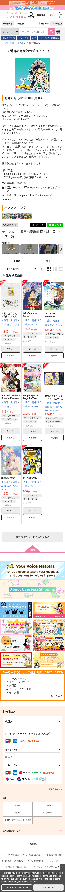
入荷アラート (11, 225)
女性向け (58, 23)
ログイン (51, 15)
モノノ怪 (14, 692)
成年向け (20, 23)
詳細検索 (58, 31)
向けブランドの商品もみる (33, 537)
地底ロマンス (9, 37)
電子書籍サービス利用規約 (14, 861)
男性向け (45, 23)
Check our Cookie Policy (16, 887)
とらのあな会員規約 (33, 855)
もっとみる (57, 695)
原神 (34, 37)
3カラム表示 (49, 271)
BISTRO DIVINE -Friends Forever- (10, 397)
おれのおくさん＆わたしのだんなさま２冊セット (10, 316)
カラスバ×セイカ (18, 678)
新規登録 (41, 15)
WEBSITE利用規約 (12, 855)
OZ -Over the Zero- (30, 315)
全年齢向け (7, 23)
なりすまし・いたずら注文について (46, 867)
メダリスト (23, 37)
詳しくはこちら (55, 788)
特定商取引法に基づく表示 (17, 867)
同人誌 (20, 42)
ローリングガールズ (20, 689)
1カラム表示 (61, 271)
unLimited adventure (50, 315)
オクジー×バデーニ (19, 682)
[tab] (48, 261)
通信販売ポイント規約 (54, 855)
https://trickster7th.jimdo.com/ (35, 195)
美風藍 (12, 685)
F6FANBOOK (30, 477)
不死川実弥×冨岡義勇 (49, 37)
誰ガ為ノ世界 (8, 477)
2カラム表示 (55, 271)
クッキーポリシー (56, 861)
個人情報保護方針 (37, 861)
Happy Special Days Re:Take (30, 397)
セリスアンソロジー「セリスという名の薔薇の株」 (54, 398)
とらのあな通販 (8, 42)
